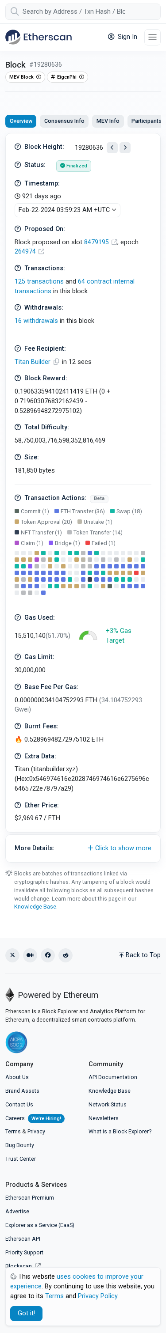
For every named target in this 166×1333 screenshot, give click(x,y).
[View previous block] (112, 147)
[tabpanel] (83, 498)
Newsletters (104, 1118)
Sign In (126, 37)
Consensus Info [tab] (64, 120)
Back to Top (143, 955)
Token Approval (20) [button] (46, 522)
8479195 (97, 242)
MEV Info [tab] (108, 120)
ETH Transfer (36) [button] (83, 511)
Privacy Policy (97, 1296)
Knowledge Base (35, 906)
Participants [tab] (146, 120)
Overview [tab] (21, 120)
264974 (26, 251)
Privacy (36, 1131)
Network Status (108, 1104)
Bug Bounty (19, 1145)
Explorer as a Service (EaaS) (39, 1225)
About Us (17, 1077)
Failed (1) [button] (104, 543)
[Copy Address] (57, 362)
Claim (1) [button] (32, 543)
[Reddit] (65, 955)
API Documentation (113, 1077)
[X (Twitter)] (12, 955)
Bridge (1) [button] (67, 543)
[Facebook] (48, 955)
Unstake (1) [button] (98, 522)
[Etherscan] (38, 37)
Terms (13, 1131)
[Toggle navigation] (152, 37)
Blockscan (19, 1266)
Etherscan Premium (29, 1197)
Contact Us (19, 1104)
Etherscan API (22, 1238)
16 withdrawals (36, 321)
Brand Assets (22, 1090)
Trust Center (20, 1158)
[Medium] (30, 955)
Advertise (17, 1211)
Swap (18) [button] (129, 511)
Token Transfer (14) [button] (98, 532)
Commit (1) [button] (35, 511)
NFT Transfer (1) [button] (41, 532)
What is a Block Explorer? (120, 1131)
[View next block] (125, 147)
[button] (83, 848)
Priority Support (24, 1252)
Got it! (26, 1313)
